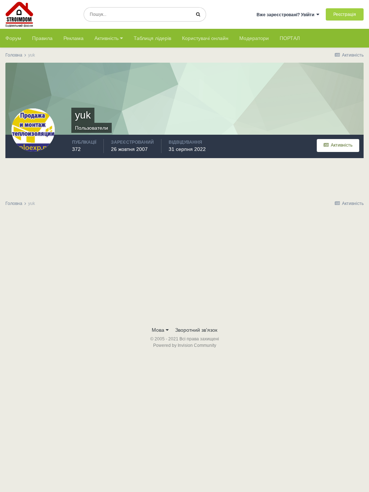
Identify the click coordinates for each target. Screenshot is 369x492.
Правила (42, 38)
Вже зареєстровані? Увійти (286, 14)
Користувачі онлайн (205, 38)
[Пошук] (198, 14)
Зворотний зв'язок (196, 330)
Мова (159, 330)
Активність (107, 38)
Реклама (73, 38)
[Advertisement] (184, 268)
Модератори (254, 38)
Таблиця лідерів (152, 38)
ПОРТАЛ (290, 38)
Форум (13, 38)
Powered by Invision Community (184, 345)
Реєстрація (344, 14)
